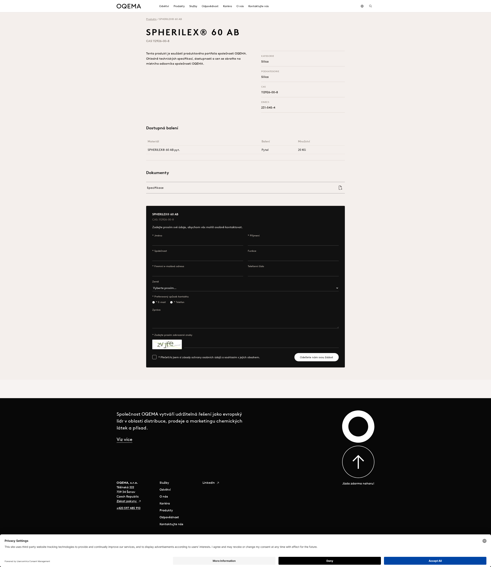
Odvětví (165, 489)
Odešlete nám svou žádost (316, 357)
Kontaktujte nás (171, 524)
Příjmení (255, 235)
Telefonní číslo (256, 266)
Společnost (160, 251)
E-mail (162, 302)
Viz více (124, 439)
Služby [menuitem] (193, 6)
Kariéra (165, 503)
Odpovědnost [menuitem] (210, 6)
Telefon (180, 302)
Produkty (151, 19)
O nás (164, 496)
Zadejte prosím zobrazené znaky (173, 335)
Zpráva (156, 309)
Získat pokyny (127, 501)
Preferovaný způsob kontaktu (171, 296)
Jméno (158, 235)
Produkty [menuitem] (179, 6)
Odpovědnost (169, 517)
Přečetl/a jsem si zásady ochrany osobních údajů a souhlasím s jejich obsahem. (210, 357)
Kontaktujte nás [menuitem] (258, 6)
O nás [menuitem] (240, 6)
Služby (164, 482)
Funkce (252, 251)
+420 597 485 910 (128, 508)
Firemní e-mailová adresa (169, 266)
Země (155, 281)
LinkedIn (209, 482)
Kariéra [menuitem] (227, 6)
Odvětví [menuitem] (164, 6)
